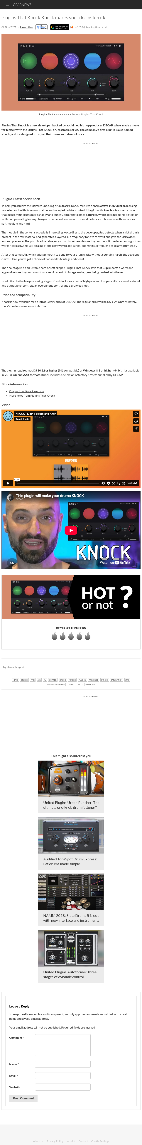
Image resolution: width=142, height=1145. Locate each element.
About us (38, 1141)
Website (15, 1087)
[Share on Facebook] (119, 667)
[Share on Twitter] (132, 667)
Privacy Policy (55, 1141)
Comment (16, 1037)
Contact (83, 1141)
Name (14, 1064)
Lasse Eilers (26, 27)
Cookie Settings (100, 1141)
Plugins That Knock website (26, 391)
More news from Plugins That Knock (32, 395)
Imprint (71, 1141)
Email (13, 1075)
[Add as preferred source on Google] (59, 27)
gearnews (22, 5)
